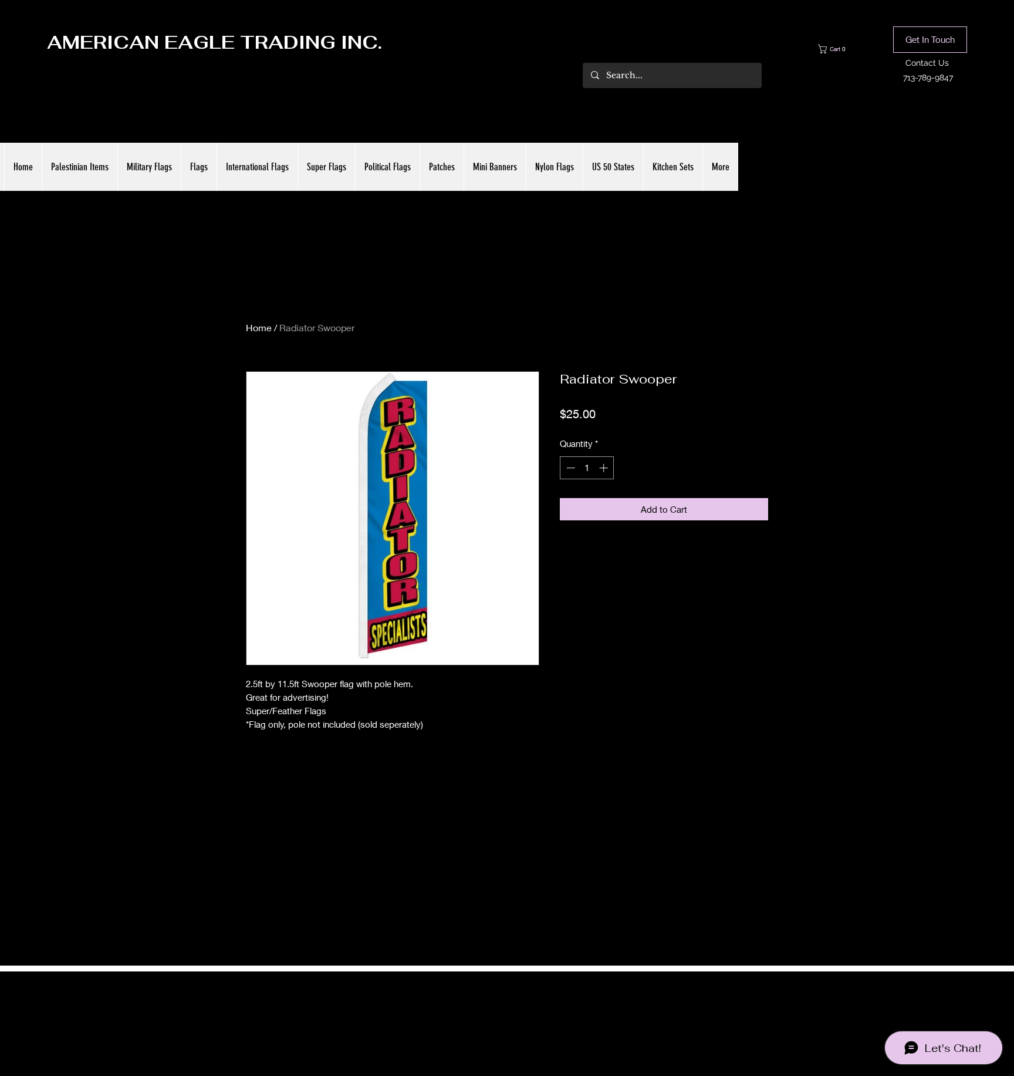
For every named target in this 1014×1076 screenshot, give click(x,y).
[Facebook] (489, 1012)
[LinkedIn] (524, 1012)
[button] (840, 49)
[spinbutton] (587, 468)
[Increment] (605, 468)
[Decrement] (569, 468)
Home (259, 327)
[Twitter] (507, 1012)
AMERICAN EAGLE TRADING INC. (214, 42)
